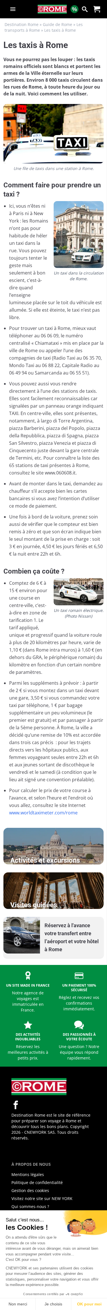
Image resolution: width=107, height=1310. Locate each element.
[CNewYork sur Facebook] (15, 1105)
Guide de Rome (57, 24)
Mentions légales (27, 1174)
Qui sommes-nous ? (30, 1206)
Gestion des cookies (30, 1190)
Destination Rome (22, 24)
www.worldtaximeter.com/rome (43, 813)
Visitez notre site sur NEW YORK (41, 1198)
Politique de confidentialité (37, 1182)
